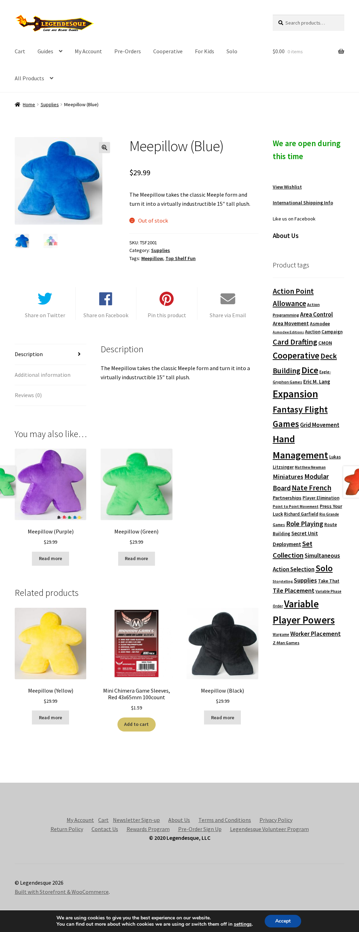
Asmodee (320, 324)
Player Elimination (321, 498)
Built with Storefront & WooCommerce (62, 891)
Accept (283, 921)
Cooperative (168, 51)
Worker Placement (315, 634)
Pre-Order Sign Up (200, 828)
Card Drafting (295, 342)
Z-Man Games (286, 642)
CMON (325, 343)
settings (243, 924)
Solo (231, 51)
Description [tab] (29, 354)
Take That (328, 581)
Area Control (316, 314)
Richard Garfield (301, 514)
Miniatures (288, 476)
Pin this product (167, 315)
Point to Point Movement (296, 506)
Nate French (311, 487)
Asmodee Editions (288, 332)
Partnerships (287, 498)
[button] (104, 147)
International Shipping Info (303, 202)
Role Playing (304, 523)
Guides (45, 51)
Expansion (295, 393)
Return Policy (66, 828)
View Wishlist (287, 187)
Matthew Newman (310, 467)
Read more (50, 558)
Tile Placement (293, 590)
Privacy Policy (275, 819)
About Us (179, 819)
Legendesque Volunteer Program (269, 828)
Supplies (50, 104)
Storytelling (283, 581)
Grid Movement (319, 425)
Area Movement (291, 323)
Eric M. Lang (316, 381)
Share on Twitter (45, 315)
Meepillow (152, 258)
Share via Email (228, 315)
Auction (312, 332)
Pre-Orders (127, 51)
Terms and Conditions (224, 819)
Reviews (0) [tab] (28, 395)
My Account (88, 51)
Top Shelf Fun (180, 258)
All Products (29, 78)
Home (29, 104)
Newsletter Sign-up (136, 819)
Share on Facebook (105, 315)
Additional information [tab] (42, 374)
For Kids (204, 51)
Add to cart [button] (136, 724)
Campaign (332, 332)
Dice (310, 370)
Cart (20, 51)
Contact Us (105, 828)
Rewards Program (148, 828)
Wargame (281, 634)
